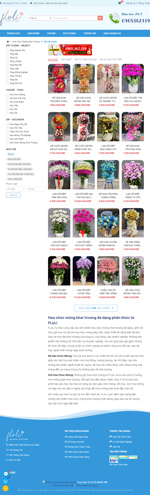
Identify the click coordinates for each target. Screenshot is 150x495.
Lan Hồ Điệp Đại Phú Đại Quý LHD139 (84, 196)
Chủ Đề (51, 33)
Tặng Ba (14, 79)
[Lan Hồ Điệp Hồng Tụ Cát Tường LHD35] (133, 174)
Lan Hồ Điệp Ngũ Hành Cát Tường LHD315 (108, 147)
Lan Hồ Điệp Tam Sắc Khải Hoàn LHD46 (59, 196)
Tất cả (10, 154)
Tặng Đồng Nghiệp (19, 72)
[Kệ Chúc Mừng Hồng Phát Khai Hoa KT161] (84, 126)
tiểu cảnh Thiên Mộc (118, 464)
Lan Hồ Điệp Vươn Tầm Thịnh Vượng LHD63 (84, 292)
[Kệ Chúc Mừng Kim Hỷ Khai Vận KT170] (59, 126)
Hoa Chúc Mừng (17, 94)
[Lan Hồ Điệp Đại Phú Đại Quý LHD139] (84, 174)
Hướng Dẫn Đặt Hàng (77, 437)
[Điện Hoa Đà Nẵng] (123, 457)
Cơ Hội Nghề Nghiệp (122, 441)
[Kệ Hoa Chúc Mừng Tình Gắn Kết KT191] (133, 270)
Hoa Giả (13, 113)
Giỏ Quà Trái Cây (18, 98)
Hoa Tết (13, 109)
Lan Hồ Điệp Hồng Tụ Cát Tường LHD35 (133, 196)
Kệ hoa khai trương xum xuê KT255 (132, 147)
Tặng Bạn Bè (16, 65)
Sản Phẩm (33, 33)
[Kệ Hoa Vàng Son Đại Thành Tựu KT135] (133, 222)
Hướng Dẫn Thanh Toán (78, 446)
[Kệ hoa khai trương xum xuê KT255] (133, 126)
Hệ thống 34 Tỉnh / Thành (15, 3)
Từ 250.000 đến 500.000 (19, 164)
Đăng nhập (144, 3)
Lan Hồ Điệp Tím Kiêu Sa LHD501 (133, 99)
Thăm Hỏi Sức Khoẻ (19, 131)
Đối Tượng (69, 33)
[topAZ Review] (113, 460)
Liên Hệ (116, 446)
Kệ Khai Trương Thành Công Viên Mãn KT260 (108, 196)
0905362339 (136, 20)
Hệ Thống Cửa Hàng (19, 455)
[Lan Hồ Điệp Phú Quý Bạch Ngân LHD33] (59, 222)
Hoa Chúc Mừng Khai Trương (26, 41)
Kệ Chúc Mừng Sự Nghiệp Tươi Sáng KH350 (108, 99)
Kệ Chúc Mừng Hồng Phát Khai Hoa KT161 (83, 147)
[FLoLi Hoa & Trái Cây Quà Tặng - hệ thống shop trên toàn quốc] (11, 18)
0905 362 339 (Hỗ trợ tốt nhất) (24, 445)
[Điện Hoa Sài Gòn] (113, 457)
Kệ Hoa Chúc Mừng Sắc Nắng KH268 (83, 99)
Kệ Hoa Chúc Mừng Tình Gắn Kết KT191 (133, 292)
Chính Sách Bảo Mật (63, 485)
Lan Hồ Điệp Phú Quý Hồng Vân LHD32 (83, 244)
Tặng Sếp (14, 68)
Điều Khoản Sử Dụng (87, 485)
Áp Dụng (13, 195)
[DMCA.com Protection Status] (59, 482)
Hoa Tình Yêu (16, 128)
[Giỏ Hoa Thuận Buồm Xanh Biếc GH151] (108, 222)
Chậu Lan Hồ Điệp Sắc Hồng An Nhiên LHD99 (108, 292)
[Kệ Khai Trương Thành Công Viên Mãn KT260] (108, 174)
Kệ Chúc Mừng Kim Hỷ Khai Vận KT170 (59, 147)
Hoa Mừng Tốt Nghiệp (20, 135)
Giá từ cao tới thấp (111, 59)
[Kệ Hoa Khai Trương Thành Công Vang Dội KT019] (59, 78)
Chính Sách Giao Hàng (78, 452)
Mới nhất (53, 59)
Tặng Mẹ (14, 54)
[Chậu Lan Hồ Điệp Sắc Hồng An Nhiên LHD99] (108, 270)
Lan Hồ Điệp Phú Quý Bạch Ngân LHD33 (59, 244)
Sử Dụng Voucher (75, 441)
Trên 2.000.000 (15, 179)
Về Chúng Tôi (15, 450)
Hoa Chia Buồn (17, 102)
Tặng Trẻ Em (16, 76)
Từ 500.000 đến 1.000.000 (19, 169)
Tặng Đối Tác (16, 83)
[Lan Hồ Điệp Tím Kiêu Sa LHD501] (133, 78)
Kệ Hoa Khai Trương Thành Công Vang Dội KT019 (59, 99)
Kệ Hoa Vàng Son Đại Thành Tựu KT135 (132, 244)
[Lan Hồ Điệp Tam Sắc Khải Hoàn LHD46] (59, 174)
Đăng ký (130, 3)
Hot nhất (66, 59)
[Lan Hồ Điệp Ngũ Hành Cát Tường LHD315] (108, 126)
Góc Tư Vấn (15, 460)
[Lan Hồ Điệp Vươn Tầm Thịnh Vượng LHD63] (84, 270)
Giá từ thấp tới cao (86, 59)
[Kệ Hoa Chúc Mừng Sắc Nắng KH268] (84, 78)
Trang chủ (13, 33)
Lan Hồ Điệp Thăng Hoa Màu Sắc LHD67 (59, 292)
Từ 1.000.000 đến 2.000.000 (20, 174)
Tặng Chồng (15, 61)
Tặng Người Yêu (17, 50)
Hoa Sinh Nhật (16, 139)
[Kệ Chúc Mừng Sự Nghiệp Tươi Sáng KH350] (108, 78)
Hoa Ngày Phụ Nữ (18, 124)
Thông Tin (90, 33)
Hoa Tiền (14, 105)
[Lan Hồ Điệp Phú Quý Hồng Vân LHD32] (84, 222)
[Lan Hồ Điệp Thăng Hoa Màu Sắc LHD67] (59, 270)
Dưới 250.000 (14, 159)
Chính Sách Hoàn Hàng (78, 457)
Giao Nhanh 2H (112, 33)
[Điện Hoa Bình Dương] (132, 457)
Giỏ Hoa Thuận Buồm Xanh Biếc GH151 (108, 244)
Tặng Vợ (13, 57)
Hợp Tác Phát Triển (122, 437)
